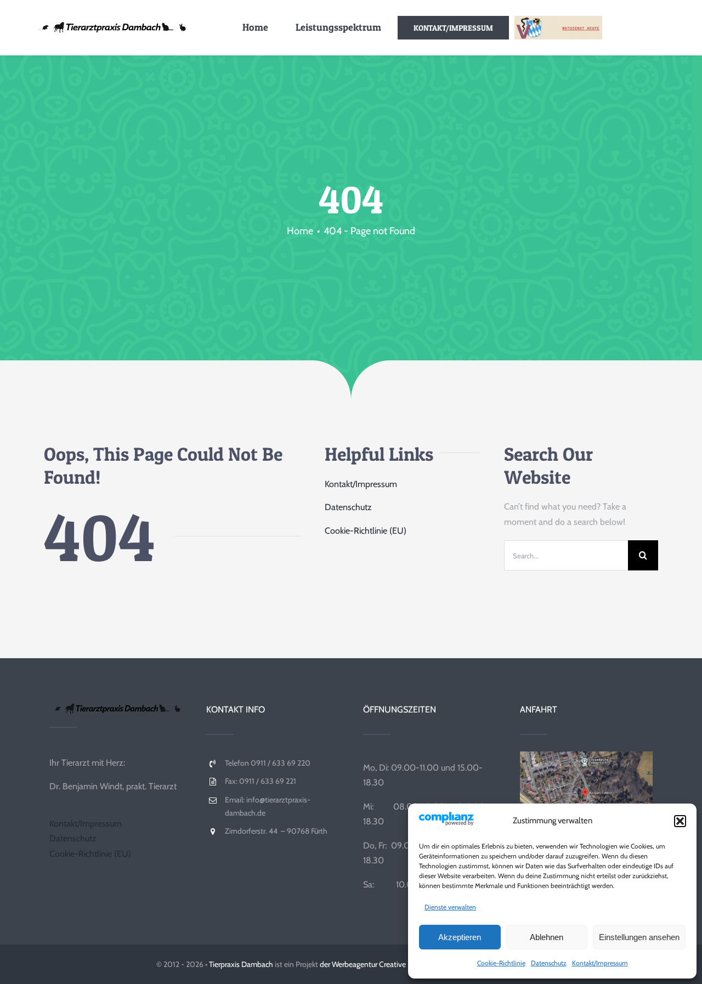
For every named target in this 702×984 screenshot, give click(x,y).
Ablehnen (546, 937)
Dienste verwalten (450, 907)
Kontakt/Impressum (600, 963)
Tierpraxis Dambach (241, 964)
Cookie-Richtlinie (501, 963)
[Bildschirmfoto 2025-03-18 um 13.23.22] (586, 755)
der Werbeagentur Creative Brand (373, 964)
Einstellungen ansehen (639, 937)
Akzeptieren (459, 937)
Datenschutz (549, 963)
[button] (680, 821)
